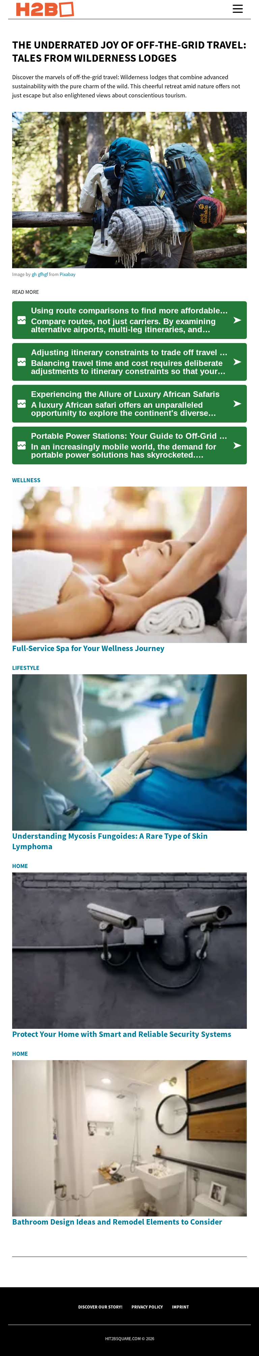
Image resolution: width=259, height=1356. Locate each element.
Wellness (26, 480)
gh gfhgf (40, 274)
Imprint (180, 1306)
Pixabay (68, 274)
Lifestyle (25, 668)
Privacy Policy (147, 1306)
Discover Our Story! (100, 1306)
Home (20, 866)
